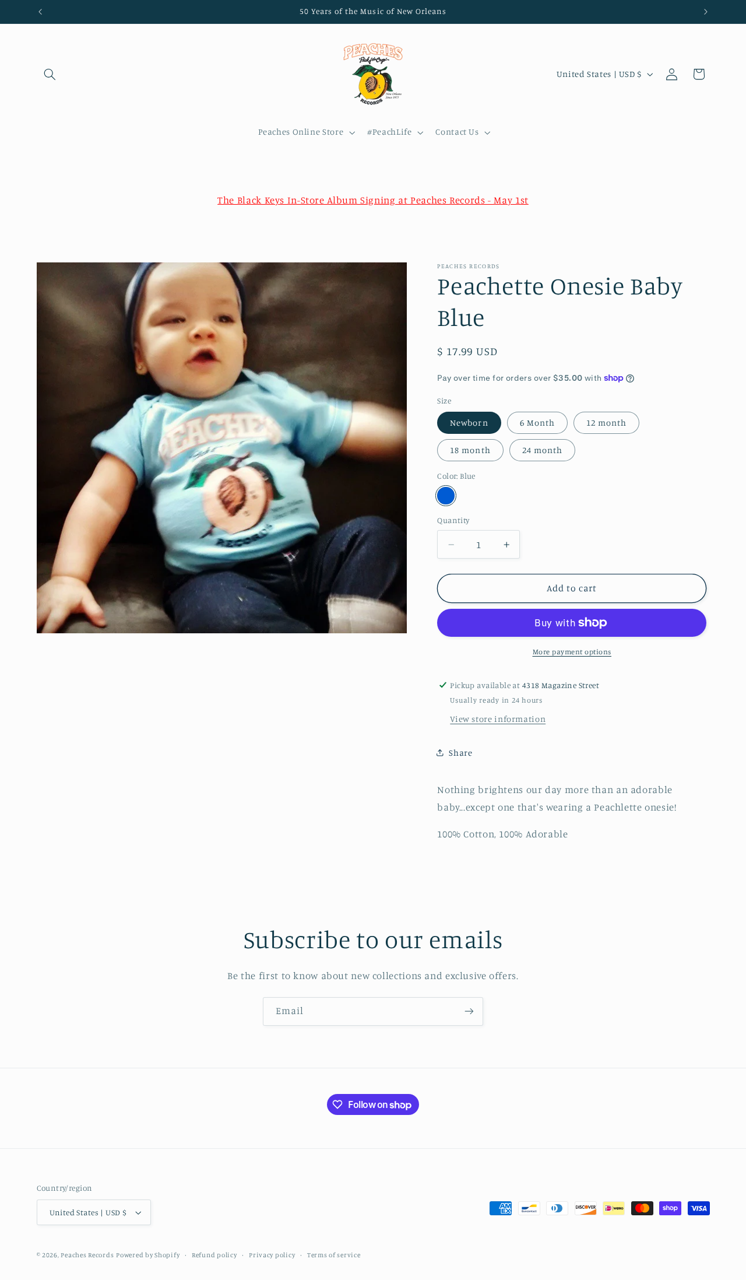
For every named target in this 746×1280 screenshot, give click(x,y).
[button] (50, 74)
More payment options (572, 651)
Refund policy (214, 1255)
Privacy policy (272, 1255)
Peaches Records (87, 1255)
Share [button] (460, 753)
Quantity (453, 520)
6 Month (537, 422)
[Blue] (445, 495)
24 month (542, 450)
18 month (470, 450)
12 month (606, 422)
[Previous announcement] (40, 11)
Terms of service (334, 1255)
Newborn (469, 422)
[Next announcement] (706, 11)
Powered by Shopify (148, 1255)
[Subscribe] (469, 1011)
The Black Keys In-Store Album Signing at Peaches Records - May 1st (373, 200)
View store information (498, 719)
